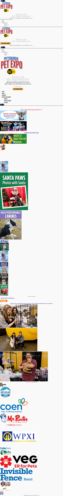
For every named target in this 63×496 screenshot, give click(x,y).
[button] (21, 22)
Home (3, 20)
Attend (3, 50)
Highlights (3, 51)
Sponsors (5, 25)
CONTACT (27, 495)
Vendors (5, 98)
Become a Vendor (6, 24)
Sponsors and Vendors (5, 52)
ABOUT (25, 495)
